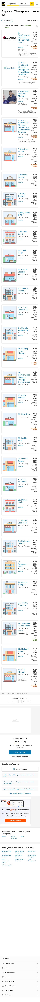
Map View (8, 20)
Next (31, 701)
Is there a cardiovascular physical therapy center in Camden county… (18, 782)
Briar (22, 836)
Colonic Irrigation (7, 865)
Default (33, 21)
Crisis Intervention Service (5, 861)
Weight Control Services (6, 852)
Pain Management (32, 860)
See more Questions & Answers (20, 793)
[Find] (32, 3)
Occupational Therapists (32, 856)
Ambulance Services (18, 856)
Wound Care (31, 851)
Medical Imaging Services (20, 860)
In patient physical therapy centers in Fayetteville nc (19, 789)
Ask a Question (21, 769)
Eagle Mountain (14, 837)
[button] (37, 4)
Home (3, 693)
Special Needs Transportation (19, 852)
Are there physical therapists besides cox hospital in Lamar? (19, 775)
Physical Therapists (24, 45)
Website (20, 47)
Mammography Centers (6, 856)
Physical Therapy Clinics (25, 154)
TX (8, 693)
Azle (12, 693)
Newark (4, 836)
